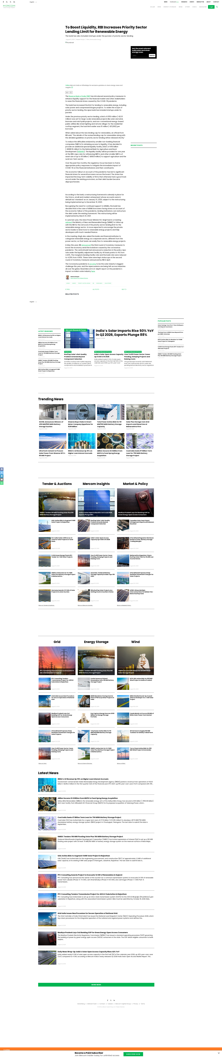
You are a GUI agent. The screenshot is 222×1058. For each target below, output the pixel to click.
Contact (102, 1004)
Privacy (135, 1004)
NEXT (123, 289)
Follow (67, 85)
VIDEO (194, 7)
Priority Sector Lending (84, 283)
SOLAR (152, 7)
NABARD (81, 151)
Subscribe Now (133, 1054)
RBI (93, 283)
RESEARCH (184, 2)
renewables (99, 283)
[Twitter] (10, 2)
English (32, 2)
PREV (68, 289)
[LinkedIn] (14, 2)
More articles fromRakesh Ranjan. (79, 278)
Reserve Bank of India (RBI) (79, 96)
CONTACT (216, 2)
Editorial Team (92, 1004)
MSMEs (68, 283)
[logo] (9, 7)
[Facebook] (3, 2)
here (93, 271)
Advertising (81, 1004)
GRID (159, 7)
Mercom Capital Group (123, 1004)
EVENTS (192, 2)
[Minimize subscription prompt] (218, 1053)
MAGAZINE (203, 7)
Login (211, 7)
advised (68, 222)
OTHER (187, 7)
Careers (110, 1004)
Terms (143, 1004)
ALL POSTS (96, 289)
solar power (108, 283)
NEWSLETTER (200, 2)
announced (86, 245)
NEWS (165, 2)
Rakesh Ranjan (80, 39)
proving (93, 264)
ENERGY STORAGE (170, 7)
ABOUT (209, 2)
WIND (181, 7)
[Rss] (7, 2)
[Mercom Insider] (174, 2)
